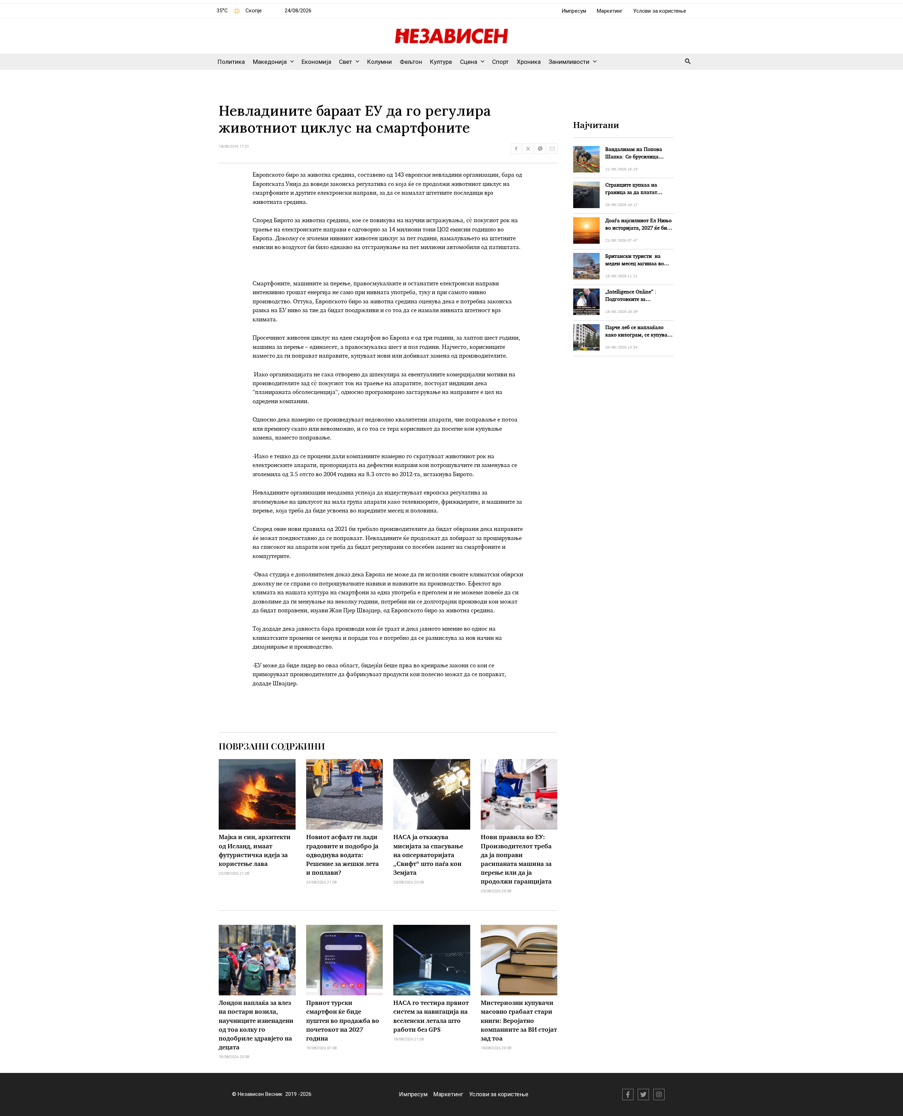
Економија (316, 61)
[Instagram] (659, 1094)
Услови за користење (659, 11)
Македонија (270, 61)
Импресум (574, 11)
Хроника (529, 61)
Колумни (379, 61)
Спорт (500, 61)
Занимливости (569, 61)
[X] (643, 1094)
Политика (231, 61)
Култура (441, 61)
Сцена (468, 61)
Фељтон (411, 61)
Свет (345, 61)
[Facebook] (628, 1094)
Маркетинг (610, 11)
